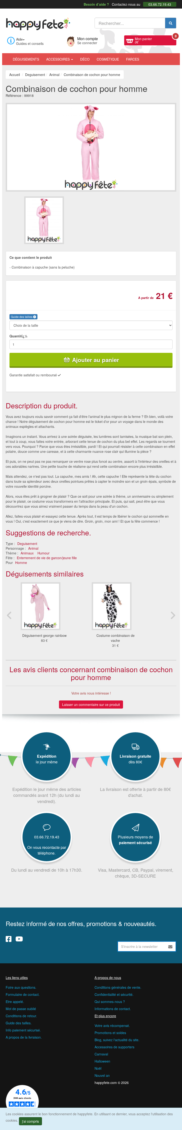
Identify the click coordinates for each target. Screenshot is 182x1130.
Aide (19, 39)
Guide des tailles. (19, 1023)
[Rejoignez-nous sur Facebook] (9, 938)
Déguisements (26, 59)
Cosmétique (108, 59)
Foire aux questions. (21, 987)
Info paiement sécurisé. (23, 1030)
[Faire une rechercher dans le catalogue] (170, 23)
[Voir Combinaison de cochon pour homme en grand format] (91, 146)
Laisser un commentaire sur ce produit (91, 704)
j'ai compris (30, 1121)
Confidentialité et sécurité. (114, 994)
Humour (43, 553)
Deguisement (27, 543)
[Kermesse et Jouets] (146, 56)
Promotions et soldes (110, 1032)
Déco (85, 59)
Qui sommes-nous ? (110, 1001)
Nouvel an (102, 1075)
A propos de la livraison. (24, 1037)
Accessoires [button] (58, 59)
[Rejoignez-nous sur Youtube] (19, 938)
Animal (33, 548)
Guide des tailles (22, 317)
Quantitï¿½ (18, 336)
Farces (132, 59)
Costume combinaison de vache (115, 638)
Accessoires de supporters (114, 1047)
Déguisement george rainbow (44, 635)
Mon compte (87, 40)
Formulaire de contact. (23, 994)
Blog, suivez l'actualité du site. (117, 1039)
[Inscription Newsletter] (170, 946)
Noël (98, 1068)
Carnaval (101, 1054)
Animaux (27, 553)
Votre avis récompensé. (112, 1025)
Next (173, 615)
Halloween (102, 1061)
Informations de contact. (113, 1008)
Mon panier (155, 39)
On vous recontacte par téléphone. (46, 850)
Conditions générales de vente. (118, 987)
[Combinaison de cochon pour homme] (57, 220)
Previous (9, 615)
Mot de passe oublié (21, 1008)
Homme (21, 562)
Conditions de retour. (21, 1015)
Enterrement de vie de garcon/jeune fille (47, 557)
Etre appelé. (15, 1001)
